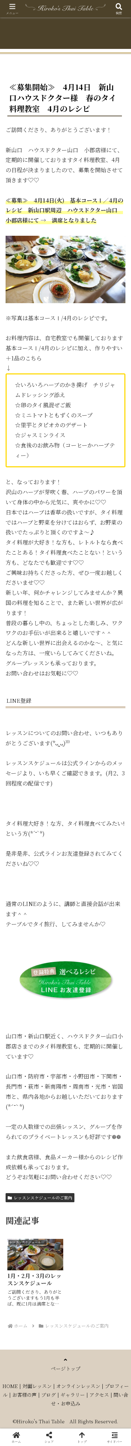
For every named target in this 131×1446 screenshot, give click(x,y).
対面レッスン (37, 1385)
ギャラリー (72, 1394)
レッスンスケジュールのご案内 (43, 1197)
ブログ (48, 1394)
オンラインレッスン (78, 1385)
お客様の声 (24, 1394)
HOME (10, 1385)
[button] (117, 1090)
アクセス (99, 1394)
